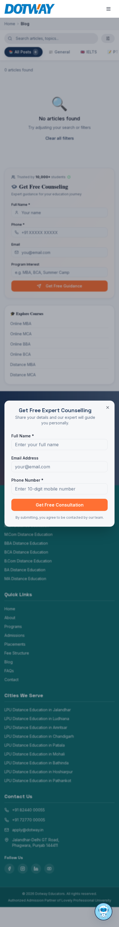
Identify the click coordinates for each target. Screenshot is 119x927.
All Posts (23, 52)
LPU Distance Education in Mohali (34, 754)
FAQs (9, 670)
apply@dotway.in (27, 829)
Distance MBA (22, 364)
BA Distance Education (24, 569)
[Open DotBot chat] (103, 911)
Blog (8, 661)
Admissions (14, 635)
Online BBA (20, 344)
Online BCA (20, 354)
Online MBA (20, 323)
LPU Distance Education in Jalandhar (37, 709)
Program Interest (25, 264)
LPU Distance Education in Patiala (34, 745)
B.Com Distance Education (28, 561)
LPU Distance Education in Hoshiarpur (38, 771)
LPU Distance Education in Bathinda (36, 762)
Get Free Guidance (64, 286)
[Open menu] (108, 9)
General (59, 52)
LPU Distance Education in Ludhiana (36, 718)
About (9, 617)
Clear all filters (59, 138)
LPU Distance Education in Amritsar (35, 727)
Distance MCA (23, 374)
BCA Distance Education (26, 552)
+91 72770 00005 (28, 819)
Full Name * (20, 204)
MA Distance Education (25, 578)
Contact (11, 679)
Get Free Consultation (60, 505)
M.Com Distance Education (28, 534)
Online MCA (21, 333)
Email (15, 244)
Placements (14, 644)
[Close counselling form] (107, 407)
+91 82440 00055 (28, 809)
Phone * (18, 224)
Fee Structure (16, 653)
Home (9, 23)
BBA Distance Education (26, 543)
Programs (13, 626)
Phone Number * (27, 480)
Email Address (24, 458)
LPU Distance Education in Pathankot (37, 780)
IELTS (89, 52)
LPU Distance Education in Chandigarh (39, 736)
